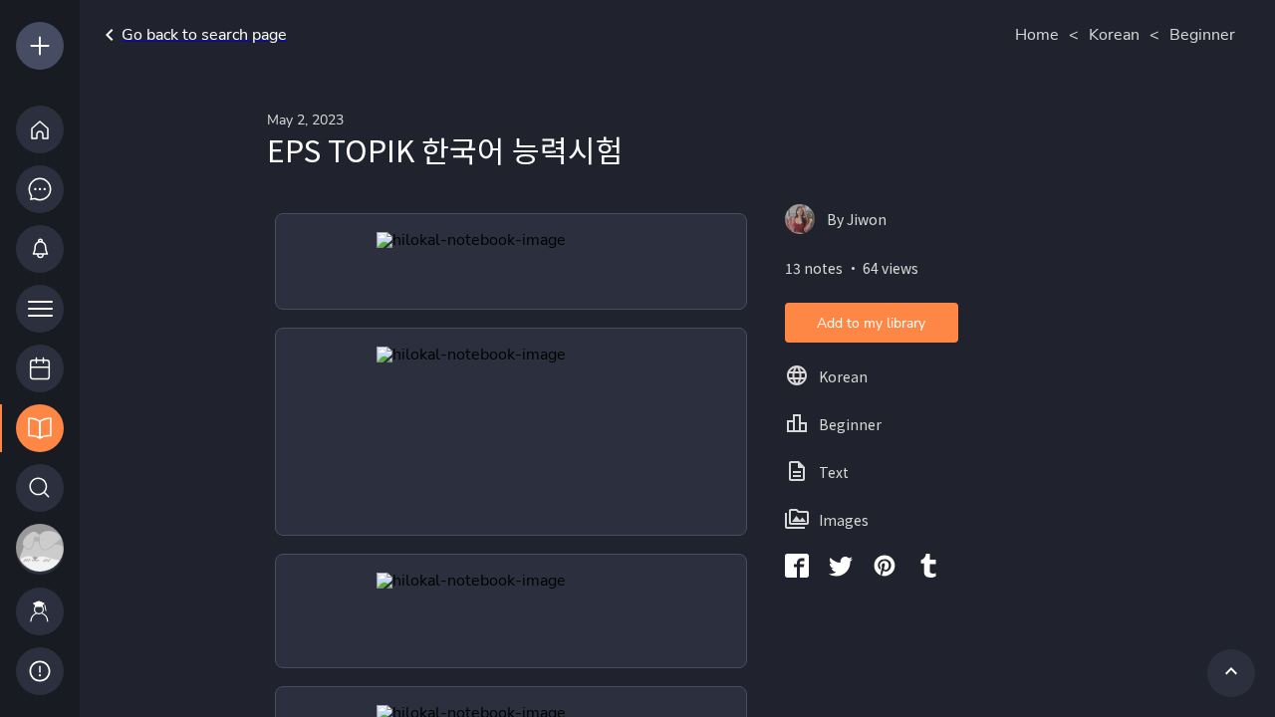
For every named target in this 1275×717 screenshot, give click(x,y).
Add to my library (871, 323)
